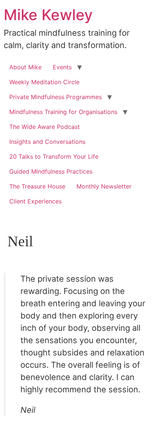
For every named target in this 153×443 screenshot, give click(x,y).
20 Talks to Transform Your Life (53, 156)
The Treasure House (37, 186)
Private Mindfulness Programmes (55, 97)
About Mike (25, 67)
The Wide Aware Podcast (44, 126)
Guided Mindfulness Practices (50, 171)
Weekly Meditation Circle (44, 82)
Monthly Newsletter (103, 186)
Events (62, 67)
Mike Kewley (48, 15)
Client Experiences (35, 201)
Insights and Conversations (47, 141)
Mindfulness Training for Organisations (63, 112)
